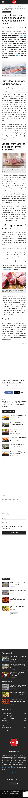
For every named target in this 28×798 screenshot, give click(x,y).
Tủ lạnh (20, 385)
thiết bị (18, 55)
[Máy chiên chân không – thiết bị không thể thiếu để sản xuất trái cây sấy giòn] (5, 658)
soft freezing (5, 385)
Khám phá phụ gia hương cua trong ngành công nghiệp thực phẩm (17, 599)
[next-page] (5, 459)
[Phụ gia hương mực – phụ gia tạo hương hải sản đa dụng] (5, 592)
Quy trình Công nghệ (5, 419)
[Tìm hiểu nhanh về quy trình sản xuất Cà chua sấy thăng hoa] (5, 439)
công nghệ (22, 380)
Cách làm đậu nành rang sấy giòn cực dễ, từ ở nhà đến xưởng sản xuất (18, 666)
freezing (4, 382)
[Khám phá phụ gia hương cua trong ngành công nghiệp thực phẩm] (5, 600)
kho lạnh (15, 382)
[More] (22, 392)
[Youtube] (17, 783)
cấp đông (23, 35)
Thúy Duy (12, 418)
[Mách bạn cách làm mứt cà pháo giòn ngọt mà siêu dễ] (5, 584)
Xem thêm (13, 613)
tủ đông (15, 385)
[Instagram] (13, 783)
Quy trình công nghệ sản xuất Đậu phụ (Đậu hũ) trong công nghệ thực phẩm (17, 674)
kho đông (9, 382)
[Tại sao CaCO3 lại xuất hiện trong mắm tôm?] (5, 432)
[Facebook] (10, 783)
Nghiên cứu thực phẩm (6, 11)
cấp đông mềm (15, 380)
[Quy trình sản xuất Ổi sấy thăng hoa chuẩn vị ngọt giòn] (5, 446)
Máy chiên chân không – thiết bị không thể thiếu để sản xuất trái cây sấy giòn (18, 658)
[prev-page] (3, 459)
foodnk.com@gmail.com (12, 773)
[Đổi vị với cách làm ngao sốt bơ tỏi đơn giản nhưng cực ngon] (5, 608)
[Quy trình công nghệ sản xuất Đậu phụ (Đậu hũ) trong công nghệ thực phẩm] (5, 674)
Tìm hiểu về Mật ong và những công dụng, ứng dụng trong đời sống (20, 403)
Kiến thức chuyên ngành (12, 6)
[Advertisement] (14, 362)
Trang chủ (4, 6)
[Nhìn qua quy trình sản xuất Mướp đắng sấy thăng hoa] (5, 424)
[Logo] (14, 2)
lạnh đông (20, 382)
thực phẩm (6, 269)
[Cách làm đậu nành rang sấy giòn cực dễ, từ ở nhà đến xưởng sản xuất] (5, 666)
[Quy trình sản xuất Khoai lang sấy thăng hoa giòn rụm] (5, 417)
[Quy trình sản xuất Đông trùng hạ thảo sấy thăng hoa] (5, 453)
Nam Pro (8, 27)
